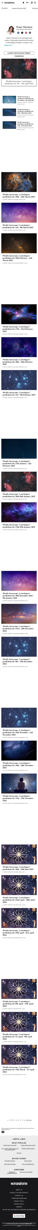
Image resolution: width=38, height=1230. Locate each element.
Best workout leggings (10, 1164)
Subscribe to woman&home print (12, 1172)
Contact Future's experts (19, 1192)
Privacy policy (19, 1201)
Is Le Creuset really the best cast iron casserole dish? (9, 1149)
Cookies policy (19, 1204)
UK (3, 1132)
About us (19, 1190)
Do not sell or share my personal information (19, 1209)
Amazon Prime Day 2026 (19, 8)
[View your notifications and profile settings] (23, 2)
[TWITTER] (22, 33)
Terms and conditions (19, 1198)
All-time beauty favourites (10, 1145)
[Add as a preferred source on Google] (19, 1216)
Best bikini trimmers (10, 1161)
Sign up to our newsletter (26, 1172)
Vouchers (19, 1153)
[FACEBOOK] (18, 33)
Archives (28, 1120)
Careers (19, 1207)
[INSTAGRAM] (26, 33)
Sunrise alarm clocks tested (28, 1145)
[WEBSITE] (30, 33)
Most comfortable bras (28, 1164)
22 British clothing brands (28, 1148)
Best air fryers (28, 1161)
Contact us (19, 1195)
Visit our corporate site (26, 1223)
